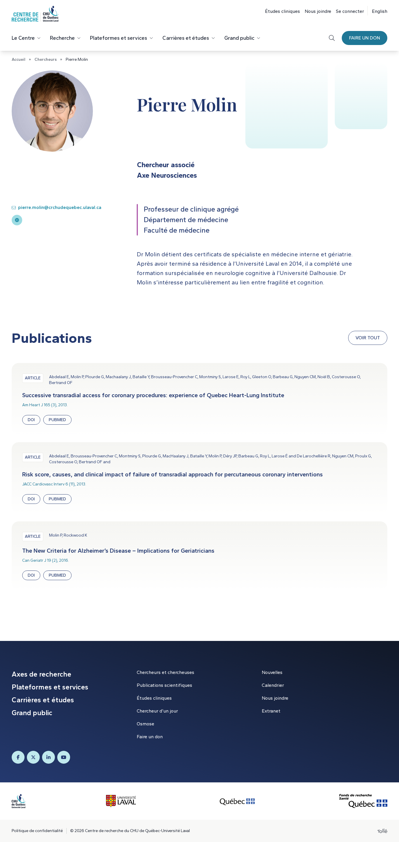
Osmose (145, 724)
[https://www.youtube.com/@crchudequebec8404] (63, 757)
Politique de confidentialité (37, 830)
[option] (377, 10)
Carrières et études (185, 38)
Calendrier (273, 685)
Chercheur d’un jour (157, 711)
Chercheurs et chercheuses (165, 672)
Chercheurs (45, 59)
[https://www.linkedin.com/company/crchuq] (48, 757)
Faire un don (364, 38)
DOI (31, 419)
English (379, 11)
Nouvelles (272, 672)
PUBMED (57, 419)
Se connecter (350, 11)
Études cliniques (282, 11)
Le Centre (23, 38)
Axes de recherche (41, 674)
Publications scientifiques (164, 685)
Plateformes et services (118, 38)
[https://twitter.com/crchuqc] (33, 757)
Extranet (271, 711)
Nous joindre (318, 11)
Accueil (18, 59)
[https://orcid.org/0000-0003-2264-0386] (17, 220)
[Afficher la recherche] (331, 38)
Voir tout (367, 337)
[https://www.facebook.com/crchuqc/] (18, 757)
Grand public (239, 38)
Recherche (62, 38)
